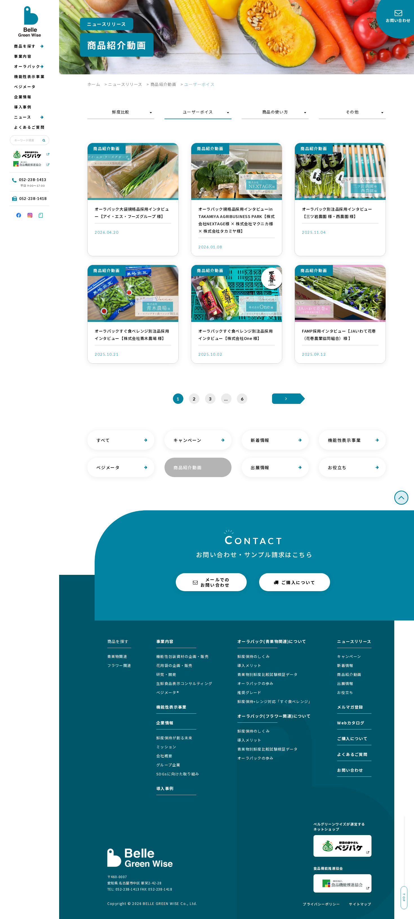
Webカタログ (350, 723)
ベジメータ (25, 86)
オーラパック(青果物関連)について (271, 641)
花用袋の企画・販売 (174, 665)
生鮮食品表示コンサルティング (184, 683)
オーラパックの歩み (255, 683)
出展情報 (260, 467)
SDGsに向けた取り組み (177, 773)
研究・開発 (166, 674)
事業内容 (23, 56)
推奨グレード (249, 692)
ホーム (93, 84)
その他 (352, 112)
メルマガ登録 (350, 707)
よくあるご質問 (29, 127)
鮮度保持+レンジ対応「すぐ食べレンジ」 (274, 701)
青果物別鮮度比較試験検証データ (267, 674)
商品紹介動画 (163, 84)
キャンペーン (187, 440)
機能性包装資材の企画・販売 (182, 656)
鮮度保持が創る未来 (174, 737)
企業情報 (23, 96)
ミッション (166, 746)
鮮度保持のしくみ (253, 656)
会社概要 (164, 755)
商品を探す (25, 46)
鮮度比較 (121, 112)
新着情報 (260, 440)
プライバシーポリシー (321, 904)
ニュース (22, 117)
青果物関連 (117, 656)
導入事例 (23, 107)
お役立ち (337, 467)
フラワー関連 (119, 665)
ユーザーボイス (198, 112)
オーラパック (27, 66)
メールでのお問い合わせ (215, 582)
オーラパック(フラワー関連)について (274, 716)
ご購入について (298, 582)
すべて (103, 440)
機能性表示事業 (29, 76)
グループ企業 (168, 764)
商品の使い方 (275, 112)
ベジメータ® (167, 692)
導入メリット (249, 665)
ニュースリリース (125, 84)
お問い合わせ (350, 770)
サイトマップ (360, 904)
